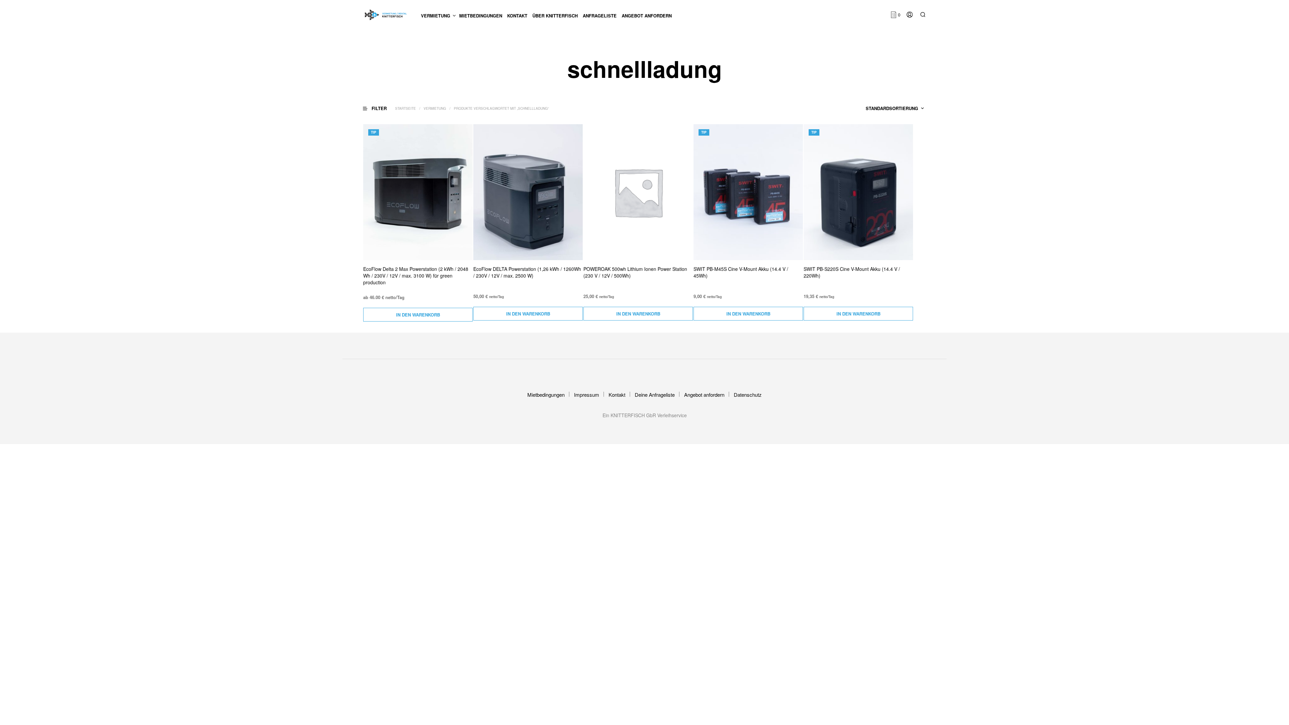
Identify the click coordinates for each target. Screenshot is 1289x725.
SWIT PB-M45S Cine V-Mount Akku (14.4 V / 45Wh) (741, 272)
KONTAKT (517, 15)
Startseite (405, 108)
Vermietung (435, 15)
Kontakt (617, 394)
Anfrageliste (600, 15)
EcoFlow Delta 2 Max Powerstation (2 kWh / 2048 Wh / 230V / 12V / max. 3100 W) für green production (415, 275)
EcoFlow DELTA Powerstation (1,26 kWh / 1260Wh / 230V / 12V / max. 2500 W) (527, 272)
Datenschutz (748, 394)
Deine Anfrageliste (655, 394)
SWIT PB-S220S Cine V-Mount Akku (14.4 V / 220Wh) (852, 272)
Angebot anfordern (647, 15)
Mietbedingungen (480, 15)
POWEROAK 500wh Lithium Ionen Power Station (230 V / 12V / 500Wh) (635, 272)
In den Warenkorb (418, 314)
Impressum (586, 394)
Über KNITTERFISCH (555, 15)
